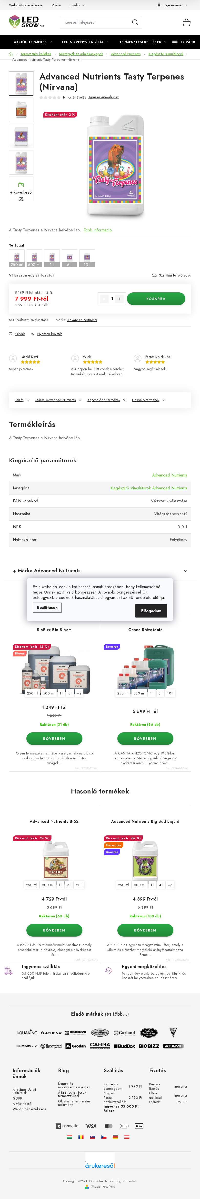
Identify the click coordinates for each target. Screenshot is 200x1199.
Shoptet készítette (103, 1186)
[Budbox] (126, 1046)
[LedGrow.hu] (69, 1137)
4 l (161, 884)
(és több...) (117, 1014)
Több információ (98, 230)
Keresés (135, 22)
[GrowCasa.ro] (81, 1137)
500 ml (49, 693)
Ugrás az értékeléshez (103, 97)
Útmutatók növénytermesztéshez (74, 1085)
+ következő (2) (21, 195)
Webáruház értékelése (26, 5)
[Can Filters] (97, 1033)
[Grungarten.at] (127, 1137)
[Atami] (175, 1046)
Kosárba (156, 298)
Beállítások (47, 607)
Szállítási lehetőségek (175, 275)
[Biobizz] (151, 1046)
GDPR (17, 1098)
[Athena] (49, 1033)
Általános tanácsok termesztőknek (72, 1094)
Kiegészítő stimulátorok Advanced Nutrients (148, 488)
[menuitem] (33, 42)
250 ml (32, 693)
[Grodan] (78, 1046)
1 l (61, 693)
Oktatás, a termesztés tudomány (74, 1103)
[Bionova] (73, 1033)
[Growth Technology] (146, 1033)
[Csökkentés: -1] (104, 299)
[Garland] (122, 1033)
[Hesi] (171, 1033)
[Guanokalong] (53, 1046)
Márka (56, 5)
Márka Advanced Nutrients (55, 399)
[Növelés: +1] (119, 299)
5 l (70, 693)
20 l (79, 884)
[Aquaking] (24, 1033)
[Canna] (102, 1046)
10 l (170, 693)
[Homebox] (29, 1046)
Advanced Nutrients (82, 319)
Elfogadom (151, 611)
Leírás (19, 399)
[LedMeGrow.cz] (104, 1137)
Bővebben (54, 738)
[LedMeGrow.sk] (92, 1137)
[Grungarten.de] (115, 1137)
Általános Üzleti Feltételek (24, 1091)
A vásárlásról (22, 1103)
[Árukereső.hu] (100, 1167)
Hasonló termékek (146, 399)
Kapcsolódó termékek (104, 399)
